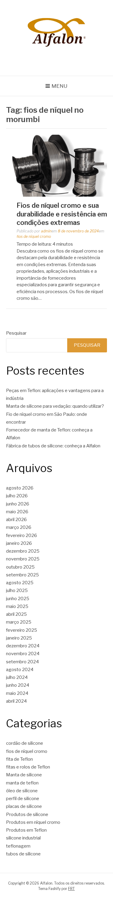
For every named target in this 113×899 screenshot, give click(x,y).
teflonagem (18, 846)
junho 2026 (17, 504)
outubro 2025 (20, 567)
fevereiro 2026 (21, 535)
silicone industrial (23, 838)
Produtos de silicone (27, 814)
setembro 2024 (22, 661)
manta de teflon (22, 783)
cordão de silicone (24, 743)
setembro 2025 (22, 575)
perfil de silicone (22, 798)
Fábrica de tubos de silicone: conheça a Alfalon (53, 446)
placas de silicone (24, 806)
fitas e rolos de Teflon (28, 767)
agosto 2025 (19, 582)
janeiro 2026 (19, 543)
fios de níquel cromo (34, 236)
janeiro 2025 (19, 638)
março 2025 (18, 622)
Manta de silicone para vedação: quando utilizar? (55, 406)
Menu (59, 86)
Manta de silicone (24, 775)
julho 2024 (17, 677)
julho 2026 (17, 496)
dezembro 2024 (22, 646)
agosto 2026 (19, 488)
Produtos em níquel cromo (33, 822)
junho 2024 (17, 685)
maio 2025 (17, 606)
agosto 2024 (19, 669)
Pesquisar (16, 333)
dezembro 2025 (22, 551)
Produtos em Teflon (26, 830)
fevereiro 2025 (21, 630)
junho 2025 (17, 598)
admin (46, 231)
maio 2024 (17, 693)
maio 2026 (17, 511)
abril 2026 (16, 519)
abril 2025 (16, 614)
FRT (71, 888)
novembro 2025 (22, 559)
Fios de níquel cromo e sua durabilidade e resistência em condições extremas (62, 213)
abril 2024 (16, 701)
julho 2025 (17, 590)
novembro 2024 (22, 653)
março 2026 (18, 527)
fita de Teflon (19, 759)
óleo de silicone (22, 790)
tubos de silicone (23, 854)
